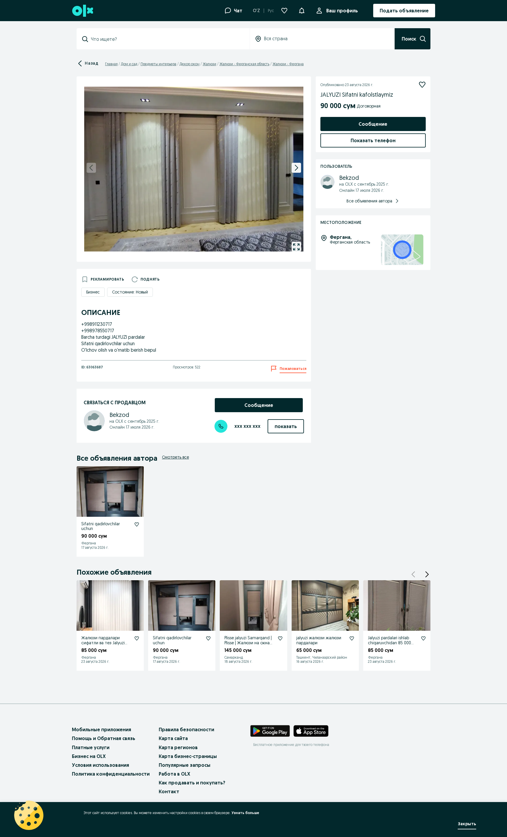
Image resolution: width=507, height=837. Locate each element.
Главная (111, 64)
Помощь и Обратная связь (103, 738)
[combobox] (166, 39)
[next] (296, 168)
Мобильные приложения (101, 729)
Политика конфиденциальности (111, 774)
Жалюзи (209, 64)
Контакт (169, 791)
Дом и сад (129, 64)
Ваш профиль (342, 11)
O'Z (256, 10)
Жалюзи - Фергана (288, 64)
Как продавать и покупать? (192, 783)
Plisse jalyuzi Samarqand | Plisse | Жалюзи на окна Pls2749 (248, 642)
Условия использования (100, 765)
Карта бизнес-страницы (188, 756)
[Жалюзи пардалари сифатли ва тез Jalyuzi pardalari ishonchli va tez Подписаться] (136, 638)
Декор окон (190, 64)
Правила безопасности (186, 729)
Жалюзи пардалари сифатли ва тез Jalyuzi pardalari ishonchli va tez (104, 642)
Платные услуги (90, 747)
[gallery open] (296, 247)
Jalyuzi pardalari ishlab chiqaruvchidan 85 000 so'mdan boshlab (389, 642)
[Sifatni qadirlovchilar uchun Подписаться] (136, 524)
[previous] (91, 168)
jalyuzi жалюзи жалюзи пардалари (318, 640)
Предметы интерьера (158, 64)
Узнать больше (245, 813)
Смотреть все (175, 457)
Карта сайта (173, 738)
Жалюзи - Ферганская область (244, 64)
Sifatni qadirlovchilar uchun (100, 526)
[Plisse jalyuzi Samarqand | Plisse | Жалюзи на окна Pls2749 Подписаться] (280, 638)
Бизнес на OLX (89, 756)
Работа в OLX (174, 774)
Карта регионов (178, 747)
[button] (301, 10)
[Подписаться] (422, 84)
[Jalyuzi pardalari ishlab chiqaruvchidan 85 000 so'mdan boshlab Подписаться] (423, 638)
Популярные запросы (184, 765)
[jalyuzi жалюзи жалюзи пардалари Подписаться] (351, 638)
